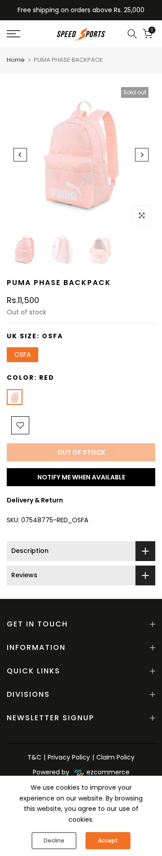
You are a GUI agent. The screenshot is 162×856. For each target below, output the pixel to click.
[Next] (141, 154)
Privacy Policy (69, 757)
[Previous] (20, 154)
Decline (54, 840)
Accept (108, 840)
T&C (34, 757)
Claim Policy (115, 757)
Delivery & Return (35, 500)
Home (16, 59)
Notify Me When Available (81, 477)
